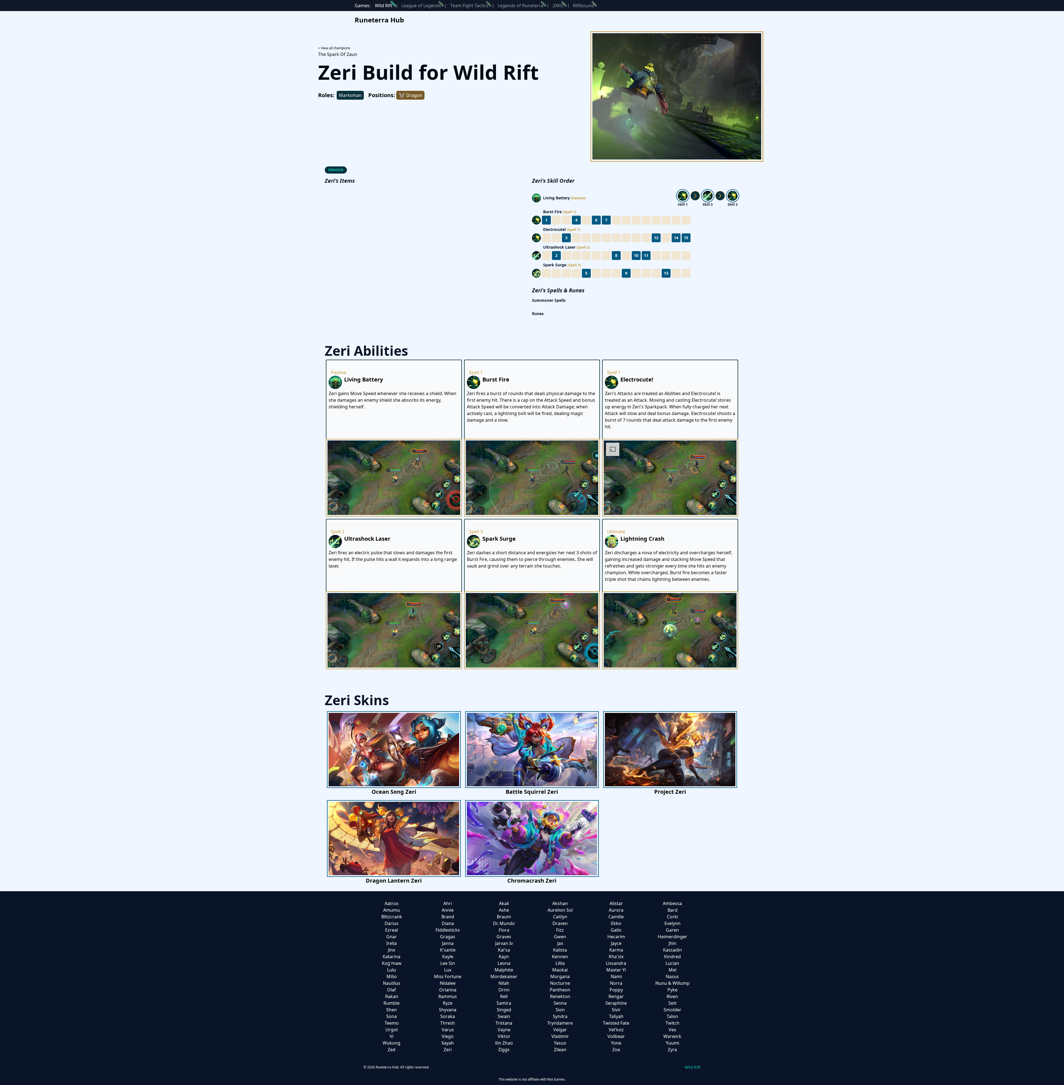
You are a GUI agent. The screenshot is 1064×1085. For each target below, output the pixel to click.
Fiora (504, 930)
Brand (447, 917)
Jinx (391, 950)
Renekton (560, 996)
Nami (616, 976)
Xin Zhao (504, 1043)
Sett (672, 1003)
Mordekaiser (503, 976)
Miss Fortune (447, 976)
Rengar (616, 996)
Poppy (616, 990)
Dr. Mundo (504, 923)
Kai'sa (504, 950)
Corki (672, 917)
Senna (560, 1003)
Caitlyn (560, 917)
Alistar (616, 903)
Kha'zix (616, 956)
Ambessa (672, 903)
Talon (672, 1016)
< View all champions (334, 48)
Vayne (504, 1030)
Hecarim (616, 937)
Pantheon (560, 990)
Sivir (616, 1010)
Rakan (391, 996)
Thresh (447, 1023)
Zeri (448, 1050)
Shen (391, 1010)
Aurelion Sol (560, 910)
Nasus (672, 976)
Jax (560, 943)
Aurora (616, 910)
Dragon (335, 169)
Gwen (560, 937)
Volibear (616, 1036)
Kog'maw (391, 963)
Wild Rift (383, 5)
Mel (672, 970)
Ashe (504, 910)
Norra (616, 983)
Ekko (616, 923)
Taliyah (616, 1016)
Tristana (503, 1023)
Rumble (391, 1003)
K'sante (448, 950)
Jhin (672, 943)
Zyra (672, 1050)
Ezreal (391, 930)
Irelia (391, 943)
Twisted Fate (616, 1023)
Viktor (504, 1036)
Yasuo (560, 1043)
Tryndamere (560, 1023)
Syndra (560, 1016)
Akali (504, 903)
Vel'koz (616, 1030)
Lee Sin (447, 963)
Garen (672, 930)
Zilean (560, 1050)
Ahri (447, 903)
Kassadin (672, 950)
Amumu (391, 910)
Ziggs (504, 1050)
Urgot (391, 1030)
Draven (560, 923)
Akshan (560, 903)
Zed (391, 1050)
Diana (448, 923)
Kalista (560, 950)
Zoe (616, 1050)
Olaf (391, 990)
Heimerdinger (672, 937)
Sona (391, 1016)
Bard (672, 910)
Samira (504, 1003)
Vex (672, 1030)
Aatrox (391, 903)
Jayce (616, 943)
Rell (504, 996)
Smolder (672, 1010)
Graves (504, 937)
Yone (616, 1043)
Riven (672, 996)
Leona (504, 963)
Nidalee (448, 983)
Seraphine (616, 1003)
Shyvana (447, 1010)
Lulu (391, 970)
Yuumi (672, 1043)
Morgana (560, 976)
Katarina (391, 956)
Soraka (447, 1016)
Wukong (391, 1043)
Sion (560, 1010)
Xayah (447, 1043)
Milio (392, 976)
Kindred (672, 956)
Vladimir (560, 1036)
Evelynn (672, 923)
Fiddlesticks (448, 930)
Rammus (447, 996)
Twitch (672, 1023)
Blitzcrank (391, 917)
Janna (448, 943)
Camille (616, 917)
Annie (448, 910)
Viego (448, 1036)
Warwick (672, 1036)
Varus (448, 1030)
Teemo (392, 1023)
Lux (447, 970)
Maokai (560, 970)
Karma (616, 950)
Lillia (560, 963)
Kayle (447, 956)
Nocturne (560, 983)
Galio (616, 930)
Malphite (504, 970)
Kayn (504, 956)
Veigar (560, 1030)
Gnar (391, 937)
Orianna (447, 990)
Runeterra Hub (379, 19)
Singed (504, 1010)
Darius (391, 923)
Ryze (447, 1003)
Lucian (672, 963)
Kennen (560, 956)
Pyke (672, 990)
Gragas (447, 937)
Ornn (504, 990)
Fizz (560, 930)
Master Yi (616, 970)
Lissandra (616, 963)
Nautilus (391, 983)
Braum (504, 917)
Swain (504, 1016)
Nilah (503, 983)
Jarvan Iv (504, 943)
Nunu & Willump (672, 983)
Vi (391, 1036)
